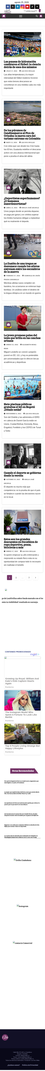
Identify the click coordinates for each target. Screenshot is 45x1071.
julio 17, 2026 (12, 71)
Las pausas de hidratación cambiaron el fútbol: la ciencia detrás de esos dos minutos (22, 64)
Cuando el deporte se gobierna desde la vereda (22, 474)
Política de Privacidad (30, 1065)
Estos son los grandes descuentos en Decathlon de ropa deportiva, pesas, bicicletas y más (21, 543)
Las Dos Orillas (28, 71)
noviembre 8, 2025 (14, 413)
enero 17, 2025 (12, 551)
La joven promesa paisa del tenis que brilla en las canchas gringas (22, 337)
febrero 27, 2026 (13, 276)
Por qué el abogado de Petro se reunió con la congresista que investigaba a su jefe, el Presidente (21, 781)
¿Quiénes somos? (13, 1065)
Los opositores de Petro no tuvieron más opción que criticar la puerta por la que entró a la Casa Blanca (22, 803)
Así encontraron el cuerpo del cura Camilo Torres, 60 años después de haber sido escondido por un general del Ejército (21, 814)
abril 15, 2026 (12, 208)
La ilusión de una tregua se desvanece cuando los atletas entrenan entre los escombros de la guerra (22, 267)
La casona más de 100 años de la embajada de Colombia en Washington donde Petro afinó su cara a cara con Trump (21, 836)
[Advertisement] (22, 881)
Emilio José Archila (30, 208)
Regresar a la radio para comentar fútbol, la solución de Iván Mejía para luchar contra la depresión (21, 825)
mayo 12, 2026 (12, 142)
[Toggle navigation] (21, 16)
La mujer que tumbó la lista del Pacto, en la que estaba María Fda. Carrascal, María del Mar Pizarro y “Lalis (21, 792)
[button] (37, 16)
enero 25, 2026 (12, 345)
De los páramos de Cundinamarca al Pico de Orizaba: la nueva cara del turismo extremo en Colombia (22, 134)
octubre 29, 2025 (13, 479)
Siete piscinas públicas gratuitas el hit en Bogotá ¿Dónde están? (19, 406)
